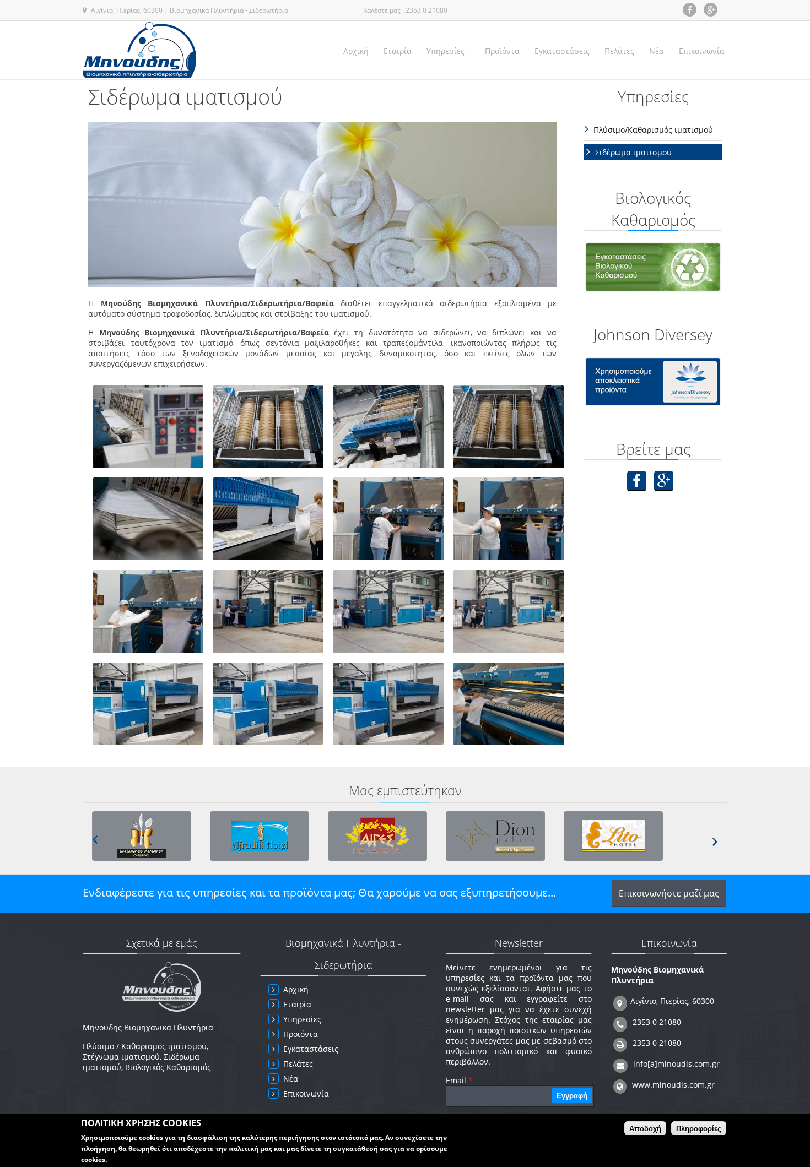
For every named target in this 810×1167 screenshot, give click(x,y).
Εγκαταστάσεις (562, 51)
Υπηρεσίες (445, 51)
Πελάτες (619, 51)
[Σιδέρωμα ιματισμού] (148, 464)
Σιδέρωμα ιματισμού (633, 152)
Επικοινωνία (702, 51)
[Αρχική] (139, 50)
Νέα (656, 51)
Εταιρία (398, 51)
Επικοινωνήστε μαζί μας (669, 893)
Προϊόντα (502, 51)
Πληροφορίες (698, 1129)
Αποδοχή (645, 1129)
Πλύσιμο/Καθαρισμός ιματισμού (653, 129)
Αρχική (356, 51)
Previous (95, 839)
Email (459, 1080)
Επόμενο (715, 841)
